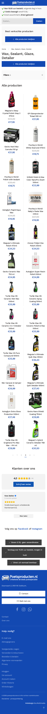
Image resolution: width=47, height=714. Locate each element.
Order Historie (8, 683)
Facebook (23, 528)
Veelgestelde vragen (10, 649)
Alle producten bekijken (25, 39)
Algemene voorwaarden (12, 660)
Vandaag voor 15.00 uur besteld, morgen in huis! (25, 552)
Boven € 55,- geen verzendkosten (25, 542)
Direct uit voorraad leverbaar (25, 563)
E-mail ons (6, 638)
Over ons (5, 620)
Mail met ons (25, 601)
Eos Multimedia (39, 703)
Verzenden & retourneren (12, 653)
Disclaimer (5, 699)
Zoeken (39, 21)
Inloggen (5, 671)
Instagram (37, 528)
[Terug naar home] (23, 3)
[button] (3, 3)
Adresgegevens (8, 642)
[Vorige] (13, 455)
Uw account (7, 675)
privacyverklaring (16, 699)
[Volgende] (34, 455)
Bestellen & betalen (10, 657)
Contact (25, 594)
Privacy (5, 664)
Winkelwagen (7, 687)
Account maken (8, 679)
